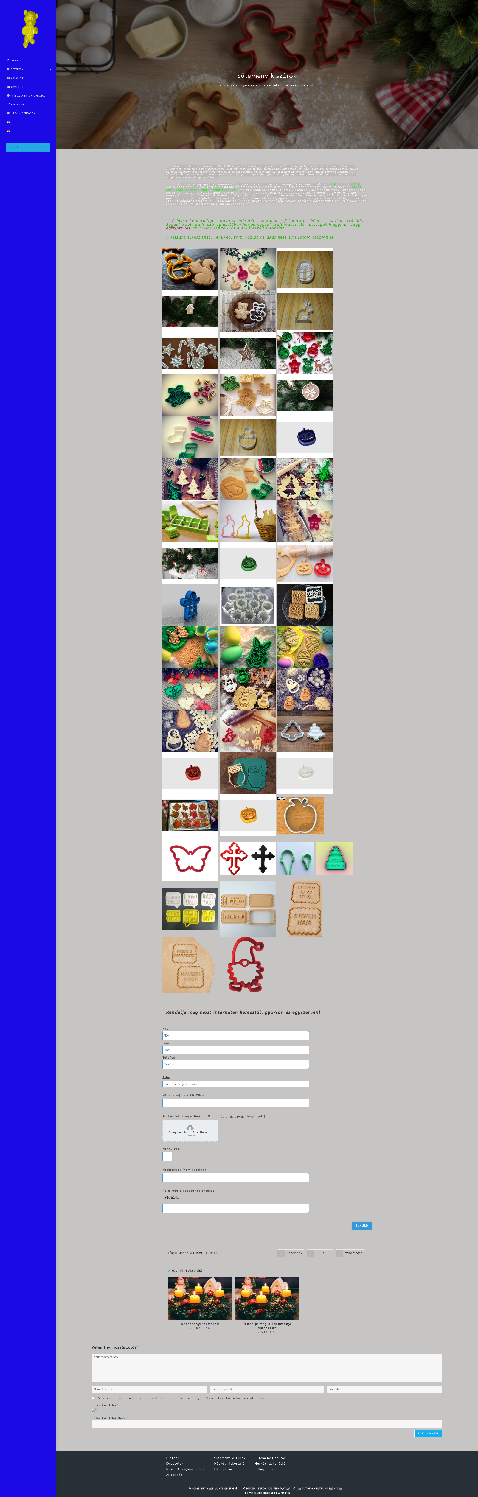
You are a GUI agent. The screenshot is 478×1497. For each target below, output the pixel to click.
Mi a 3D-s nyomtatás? (185, 1469)
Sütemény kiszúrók (299, 85)
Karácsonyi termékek (200, 1324)
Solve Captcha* (105, 1405)
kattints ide (178, 228)
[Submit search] (45, 147)
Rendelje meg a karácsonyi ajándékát (267, 1326)
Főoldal (172, 1458)
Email (167, 1043)
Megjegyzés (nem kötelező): (185, 1169)
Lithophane (223, 1469)
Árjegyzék (174, 1474)
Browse (190, 1135)
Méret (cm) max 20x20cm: (184, 1095)
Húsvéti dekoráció (229, 1463)
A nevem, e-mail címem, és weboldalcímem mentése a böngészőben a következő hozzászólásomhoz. (183, 1398)
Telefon (168, 1057)
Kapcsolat (175, 1463)
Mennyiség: (171, 1148)
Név (165, 1029)
